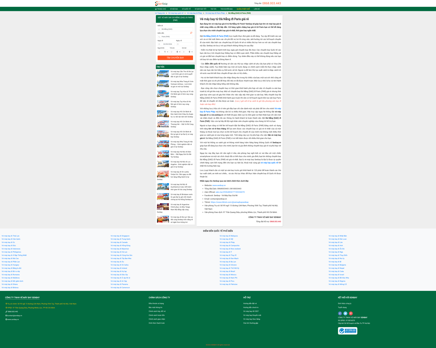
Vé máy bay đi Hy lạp (119, 271)
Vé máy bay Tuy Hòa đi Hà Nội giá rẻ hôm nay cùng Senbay (181, 104)
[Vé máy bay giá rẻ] (161, 3)
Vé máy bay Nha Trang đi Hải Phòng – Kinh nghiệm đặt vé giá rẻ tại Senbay (182, 144)
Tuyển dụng (342, 307)
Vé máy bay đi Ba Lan (228, 262)
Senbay (364, 317)
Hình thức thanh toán (157, 323)
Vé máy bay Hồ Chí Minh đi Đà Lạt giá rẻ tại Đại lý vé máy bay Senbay (182, 134)
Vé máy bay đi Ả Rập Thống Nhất (14, 255)
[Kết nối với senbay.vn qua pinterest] (351, 313)
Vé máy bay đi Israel (336, 275)
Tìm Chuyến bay (175, 57)
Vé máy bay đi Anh (336, 246)
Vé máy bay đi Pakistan (228, 284)
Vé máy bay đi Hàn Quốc (11, 239)
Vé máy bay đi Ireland (119, 268)
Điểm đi (160, 26)
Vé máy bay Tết (200, 9)
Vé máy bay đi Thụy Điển (338, 255)
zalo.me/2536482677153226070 (230, 192)
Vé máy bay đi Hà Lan (119, 252)
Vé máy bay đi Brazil (227, 271)
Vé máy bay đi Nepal (336, 268)
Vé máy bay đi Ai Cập (119, 281)
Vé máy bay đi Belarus (10, 288)
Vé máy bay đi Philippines (11, 252)
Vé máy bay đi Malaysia (229, 236)
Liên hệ (257, 9)
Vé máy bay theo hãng (251, 319)
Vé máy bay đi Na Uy (336, 258)
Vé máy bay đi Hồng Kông (120, 246)
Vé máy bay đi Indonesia (11, 249)
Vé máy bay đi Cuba (336, 271)
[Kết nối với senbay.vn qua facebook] (340, 313)
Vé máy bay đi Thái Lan (10, 236)
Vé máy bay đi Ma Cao (10, 258)
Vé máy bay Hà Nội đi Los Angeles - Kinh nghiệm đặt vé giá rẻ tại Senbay (182, 164)
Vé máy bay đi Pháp (194, 13)
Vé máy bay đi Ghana (10, 284)
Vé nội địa (174, 9)
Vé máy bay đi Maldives (11, 278)
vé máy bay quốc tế (269, 163)
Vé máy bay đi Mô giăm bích (12, 281)
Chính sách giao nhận (157, 319)
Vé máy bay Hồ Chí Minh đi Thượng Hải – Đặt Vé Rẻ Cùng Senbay (182, 124)
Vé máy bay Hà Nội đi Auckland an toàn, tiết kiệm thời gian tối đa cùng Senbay (181, 187)
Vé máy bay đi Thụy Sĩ (228, 255)
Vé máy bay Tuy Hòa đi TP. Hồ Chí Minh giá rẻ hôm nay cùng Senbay (182, 94)
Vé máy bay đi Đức (9, 246)
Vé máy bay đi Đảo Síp (119, 275)
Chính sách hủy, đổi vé (157, 311)
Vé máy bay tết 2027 (251, 311)
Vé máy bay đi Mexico (228, 275)
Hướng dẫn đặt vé (250, 303)
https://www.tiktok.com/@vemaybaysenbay (230, 202)
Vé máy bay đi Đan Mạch (229, 258)
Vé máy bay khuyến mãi (252, 315)
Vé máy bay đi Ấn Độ (336, 249)
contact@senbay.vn (14, 316)
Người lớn (161, 48)
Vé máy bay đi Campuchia (229, 246)
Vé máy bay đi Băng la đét (11, 268)
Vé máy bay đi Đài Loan (338, 239)
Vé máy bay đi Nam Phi (228, 278)
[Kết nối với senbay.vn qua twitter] (345, 313)
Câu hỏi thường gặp (250, 323)
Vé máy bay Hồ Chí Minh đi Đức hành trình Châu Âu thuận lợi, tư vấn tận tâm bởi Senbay (182, 114)
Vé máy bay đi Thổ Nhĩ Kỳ (229, 268)
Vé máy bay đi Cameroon (120, 288)
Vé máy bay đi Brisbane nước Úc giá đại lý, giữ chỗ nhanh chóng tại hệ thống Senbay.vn (182, 197)
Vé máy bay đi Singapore (120, 236)
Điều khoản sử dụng (156, 303)
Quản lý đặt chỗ (243, 9)
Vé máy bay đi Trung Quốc (120, 239)
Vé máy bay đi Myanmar (120, 249)
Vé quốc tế (186, 9)
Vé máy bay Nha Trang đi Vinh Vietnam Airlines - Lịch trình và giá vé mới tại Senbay (182, 84)
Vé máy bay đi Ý (226, 252)
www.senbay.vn (219, 185)
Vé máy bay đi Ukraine (228, 265)
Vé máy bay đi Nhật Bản (338, 236)
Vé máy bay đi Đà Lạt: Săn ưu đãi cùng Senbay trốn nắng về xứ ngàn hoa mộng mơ (182, 219)
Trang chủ (161, 9)
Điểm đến (161, 33)
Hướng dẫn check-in (250, 307)
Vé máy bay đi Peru (227, 281)
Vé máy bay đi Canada (119, 242)
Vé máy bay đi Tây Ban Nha (121, 258)
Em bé (184, 48)
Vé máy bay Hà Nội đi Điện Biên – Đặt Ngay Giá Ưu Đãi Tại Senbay (181, 154)
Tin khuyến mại (226, 9)
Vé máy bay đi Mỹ (226, 239)
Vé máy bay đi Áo (117, 262)
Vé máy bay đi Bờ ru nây (11, 271)
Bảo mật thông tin (155, 307)
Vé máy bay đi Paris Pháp (215, 13)
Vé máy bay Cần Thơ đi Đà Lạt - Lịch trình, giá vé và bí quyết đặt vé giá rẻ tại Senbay (182, 74)
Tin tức (213, 9)
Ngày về (179, 40)
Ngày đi (160, 40)
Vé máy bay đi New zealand (230, 249)
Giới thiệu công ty (344, 303)
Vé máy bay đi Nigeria (337, 281)
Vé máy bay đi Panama (119, 284)
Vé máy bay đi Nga (336, 252)
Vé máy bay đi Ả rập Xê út (120, 278)
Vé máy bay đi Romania (11, 275)
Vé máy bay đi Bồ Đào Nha (339, 278)
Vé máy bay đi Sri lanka (119, 265)
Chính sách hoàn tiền (157, 315)
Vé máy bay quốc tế (175, 13)
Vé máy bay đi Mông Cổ (338, 284)
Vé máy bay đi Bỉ (335, 262)
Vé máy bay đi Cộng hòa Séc (121, 255)
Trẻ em (172, 48)
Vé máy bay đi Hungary (10, 265)
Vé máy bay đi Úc (8, 242)
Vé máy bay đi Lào (336, 242)
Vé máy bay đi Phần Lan (11, 262)
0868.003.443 (271, 3)
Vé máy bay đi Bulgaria (337, 265)
